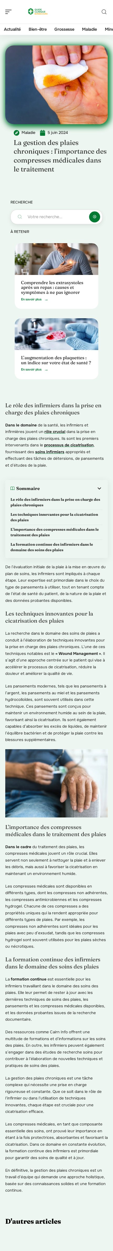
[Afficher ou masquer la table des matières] (71, 488)
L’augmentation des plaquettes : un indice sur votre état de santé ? (56, 360)
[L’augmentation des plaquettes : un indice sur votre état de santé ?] (56, 334)
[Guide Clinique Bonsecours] (37, 12)
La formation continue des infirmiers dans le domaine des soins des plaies (52, 547)
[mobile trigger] (9, 12)
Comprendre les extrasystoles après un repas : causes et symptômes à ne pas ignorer (52, 287)
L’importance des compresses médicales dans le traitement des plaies (55, 532)
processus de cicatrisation (69, 445)
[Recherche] (104, 12)
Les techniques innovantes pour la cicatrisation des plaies (54, 517)
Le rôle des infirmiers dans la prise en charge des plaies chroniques (55, 502)
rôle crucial (54, 431)
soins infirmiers (49, 452)
